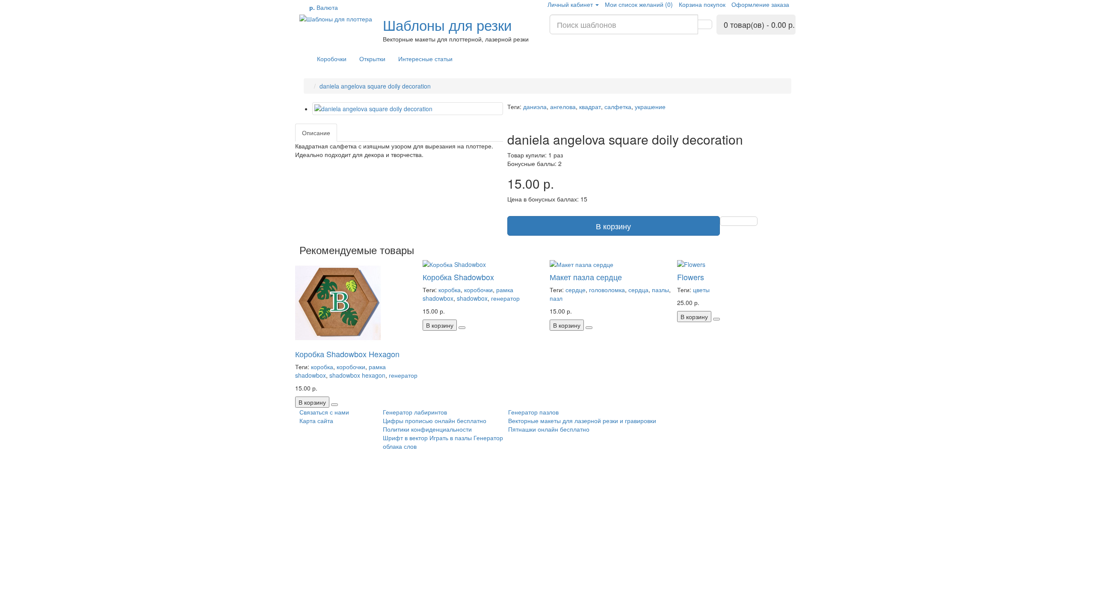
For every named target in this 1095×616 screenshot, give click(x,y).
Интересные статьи (425, 58)
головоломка (607, 289)
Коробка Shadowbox (458, 276)
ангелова (563, 106)
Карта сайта (316, 420)
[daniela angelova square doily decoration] (407, 108)
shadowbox (472, 298)
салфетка (617, 106)
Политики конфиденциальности (427, 429)
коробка (322, 366)
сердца (638, 289)
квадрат (590, 106)
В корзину (613, 225)
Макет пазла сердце (586, 276)
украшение (650, 106)
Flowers (690, 276)
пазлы (660, 289)
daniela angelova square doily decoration (375, 86)
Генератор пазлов (533, 412)
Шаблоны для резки (447, 25)
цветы (701, 289)
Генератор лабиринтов (415, 412)
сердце (575, 289)
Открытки (372, 58)
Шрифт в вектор (405, 437)
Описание (316, 132)
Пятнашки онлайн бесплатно (548, 429)
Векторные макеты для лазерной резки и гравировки (582, 420)
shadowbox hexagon (357, 375)
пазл (556, 298)
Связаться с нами (324, 412)
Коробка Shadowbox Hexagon (347, 353)
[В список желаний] (739, 221)
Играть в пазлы (450, 437)
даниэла (535, 106)
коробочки (351, 366)
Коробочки (331, 58)
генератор (403, 375)
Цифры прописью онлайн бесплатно (434, 420)
